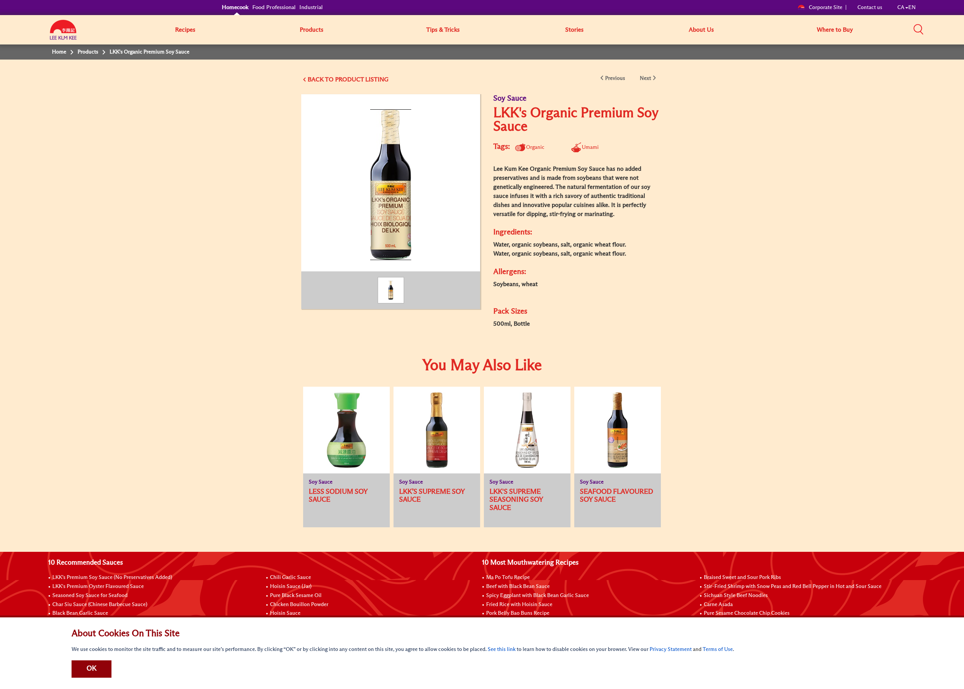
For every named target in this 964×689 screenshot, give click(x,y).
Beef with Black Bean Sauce (518, 586)
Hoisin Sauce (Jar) (290, 586)
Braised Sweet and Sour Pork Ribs (742, 577)
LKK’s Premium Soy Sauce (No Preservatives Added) (112, 577)
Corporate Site (825, 7)
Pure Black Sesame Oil (296, 595)
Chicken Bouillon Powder (299, 604)
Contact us (869, 7)
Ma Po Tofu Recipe (508, 577)
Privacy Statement (671, 649)
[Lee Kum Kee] (63, 34)
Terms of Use (718, 649)
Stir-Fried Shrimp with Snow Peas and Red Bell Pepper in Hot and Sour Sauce (793, 586)
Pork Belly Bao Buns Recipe (517, 613)
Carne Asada (718, 604)
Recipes (185, 30)
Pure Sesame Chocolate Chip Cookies (747, 613)
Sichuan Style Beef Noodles (736, 595)
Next (645, 78)
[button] (918, 29)
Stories (574, 30)
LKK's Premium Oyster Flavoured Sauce (98, 586)
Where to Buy (835, 30)
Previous (615, 78)
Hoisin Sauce (285, 613)
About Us (701, 30)
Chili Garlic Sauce (290, 577)
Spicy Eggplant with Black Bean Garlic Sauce (537, 595)
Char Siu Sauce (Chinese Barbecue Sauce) (99, 604)
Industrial (311, 7)
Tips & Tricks (443, 30)
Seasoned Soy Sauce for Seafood (90, 595)
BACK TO (321, 80)
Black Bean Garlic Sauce (80, 613)
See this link (502, 649)
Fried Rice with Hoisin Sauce (519, 604)
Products (311, 30)
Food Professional (274, 7)
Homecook (235, 7)
